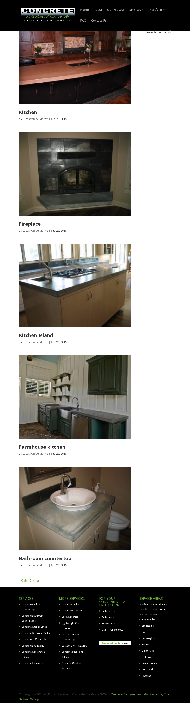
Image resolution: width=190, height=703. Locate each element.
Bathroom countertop (45, 558)
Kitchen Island (36, 335)
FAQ (83, 21)
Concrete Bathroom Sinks (36, 633)
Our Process (116, 10)
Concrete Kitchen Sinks (34, 626)
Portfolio (156, 10)
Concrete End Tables (33, 645)
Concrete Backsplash (73, 610)
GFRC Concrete (70, 616)
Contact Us (99, 21)
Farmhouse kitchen (42, 446)
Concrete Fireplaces (32, 663)
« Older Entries (29, 580)
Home (84, 10)
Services (135, 10)
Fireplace (30, 223)
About (98, 10)
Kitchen (28, 112)
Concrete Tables (70, 604)
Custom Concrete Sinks (74, 645)
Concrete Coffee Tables (34, 639)
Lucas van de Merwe (35, 119)
